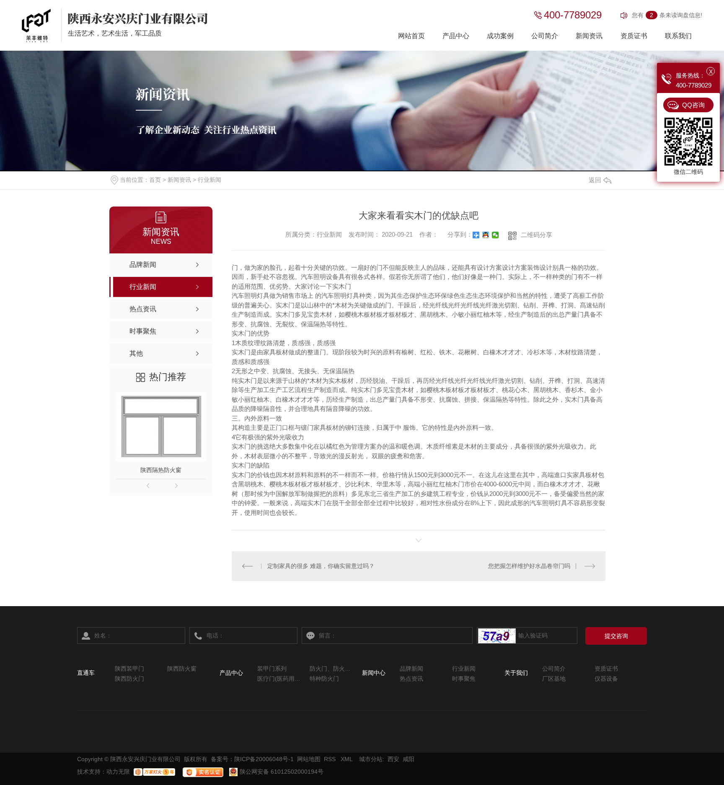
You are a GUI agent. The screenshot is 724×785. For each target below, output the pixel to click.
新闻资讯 (589, 35)
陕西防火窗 (182, 668)
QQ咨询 (693, 104)
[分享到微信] (495, 235)
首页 (155, 179)
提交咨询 (616, 636)
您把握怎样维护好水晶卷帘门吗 (529, 566)
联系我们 (678, 35)
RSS (330, 759)
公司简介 (544, 35)
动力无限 (118, 771)
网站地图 (309, 759)
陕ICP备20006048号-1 (264, 759)
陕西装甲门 (129, 668)
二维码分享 (536, 234)
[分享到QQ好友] (485, 235)
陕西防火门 (129, 678)
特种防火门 (324, 678)
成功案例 (500, 35)
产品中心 (455, 35)
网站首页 (411, 35)
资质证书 (634, 35)
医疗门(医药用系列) (279, 678)
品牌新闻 (411, 668)
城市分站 (371, 759)
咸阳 (408, 759)
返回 (595, 179)
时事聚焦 (464, 678)
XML (347, 759)
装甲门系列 (272, 668)
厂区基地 (554, 678)
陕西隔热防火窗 (160, 470)
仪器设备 (606, 678)
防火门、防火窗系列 (332, 668)
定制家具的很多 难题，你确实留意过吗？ (321, 566)
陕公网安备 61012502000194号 (280, 771)
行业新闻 (209, 179)
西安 (393, 759)
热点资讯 (411, 678)
